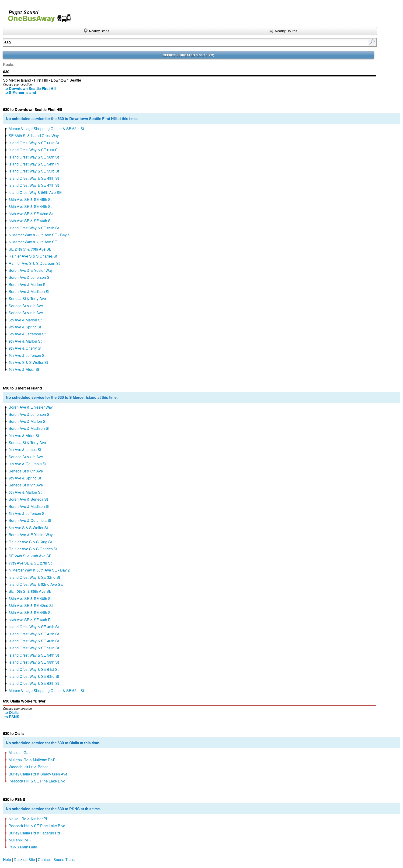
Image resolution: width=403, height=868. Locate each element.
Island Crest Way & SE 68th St (34, 683)
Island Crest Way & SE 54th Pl (34, 164)
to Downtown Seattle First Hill (30, 88)
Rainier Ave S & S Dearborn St (34, 263)
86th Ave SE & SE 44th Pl (30, 619)
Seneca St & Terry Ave (27, 298)
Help (7, 859)
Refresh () (188, 55)
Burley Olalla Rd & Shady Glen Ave (38, 774)
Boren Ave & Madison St (29, 291)
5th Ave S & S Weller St (28, 362)
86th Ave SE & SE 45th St (30, 199)
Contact (44, 859)
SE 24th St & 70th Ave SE (30, 249)
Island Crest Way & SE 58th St (34, 157)
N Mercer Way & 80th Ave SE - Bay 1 (39, 235)
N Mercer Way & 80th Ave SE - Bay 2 (39, 570)
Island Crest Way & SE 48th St (34, 178)
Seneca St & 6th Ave (26, 312)
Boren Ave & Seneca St (28, 499)
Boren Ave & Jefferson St (29, 277)
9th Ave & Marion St (25, 341)
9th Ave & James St (25, 449)
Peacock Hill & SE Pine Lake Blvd (37, 781)
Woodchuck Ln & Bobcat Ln (32, 766)
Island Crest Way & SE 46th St (34, 626)
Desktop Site (24, 859)
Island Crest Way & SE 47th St (34, 185)
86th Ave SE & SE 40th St (30, 220)
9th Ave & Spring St (25, 327)
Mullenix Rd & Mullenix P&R (32, 759)
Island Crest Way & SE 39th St (34, 228)
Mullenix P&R (20, 840)
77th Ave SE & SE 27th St (30, 563)
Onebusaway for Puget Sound (37, 14)
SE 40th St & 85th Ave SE (30, 591)
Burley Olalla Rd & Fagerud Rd (34, 833)
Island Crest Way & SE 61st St (34, 149)
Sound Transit (64, 859)
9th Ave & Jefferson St (27, 355)
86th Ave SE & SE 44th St (30, 206)
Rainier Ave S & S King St (30, 541)
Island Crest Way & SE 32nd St (34, 577)
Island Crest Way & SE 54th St (34, 655)
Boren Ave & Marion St (27, 284)
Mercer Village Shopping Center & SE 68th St (46, 128)
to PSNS (11, 716)
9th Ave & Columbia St (27, 463)
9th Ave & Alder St (24, 369)
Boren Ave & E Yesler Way (31, 270)
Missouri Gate (20, 752)
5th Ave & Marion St (25, 320)
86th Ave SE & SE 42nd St (31, 213)
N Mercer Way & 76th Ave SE (33, 242)
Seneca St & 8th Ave (26, 305)
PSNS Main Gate (23, 847)
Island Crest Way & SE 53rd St (34, 171)
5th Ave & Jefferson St (27, 334)
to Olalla (11, 712)
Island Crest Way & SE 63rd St (34, 142)
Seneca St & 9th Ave (26, 485)
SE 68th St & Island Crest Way (34, 135)
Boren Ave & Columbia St (30, 520)
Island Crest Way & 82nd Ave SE (36, 584)
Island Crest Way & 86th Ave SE (35, 192)
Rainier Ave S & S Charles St (33, 256)
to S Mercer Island (20, 92)
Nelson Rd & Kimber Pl (28, 818)
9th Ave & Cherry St (25, 348)
